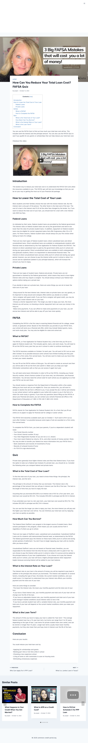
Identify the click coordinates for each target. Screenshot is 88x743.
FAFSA (16, 109)
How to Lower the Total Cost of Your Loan (28, 102)
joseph (16, 90)
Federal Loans (20, 104)
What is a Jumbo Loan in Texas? (67, 669)
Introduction (17, 100)
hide (31, 96)
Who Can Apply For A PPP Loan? (21, 669)
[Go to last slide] (5, 703)
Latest (15, 79)
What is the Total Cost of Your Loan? (28, 118)
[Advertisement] (44, 20)
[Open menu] (84, 3)
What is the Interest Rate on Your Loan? (29, 122)
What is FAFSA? (21, 111)
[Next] (83, 703)
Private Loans (20, 107)
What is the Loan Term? (23, 124)
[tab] (40, 722)
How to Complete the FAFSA (25, 113)
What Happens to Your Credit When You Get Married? (14, 709)
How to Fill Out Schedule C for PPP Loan (71, 709)
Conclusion (17, 127)
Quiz (15, 115)
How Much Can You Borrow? (25, 120)
